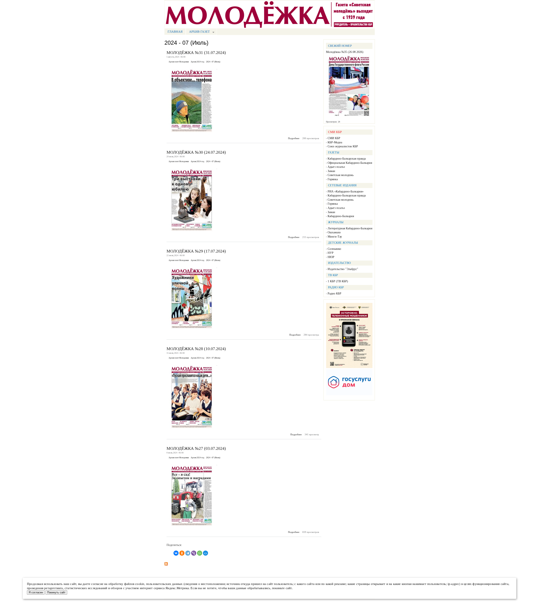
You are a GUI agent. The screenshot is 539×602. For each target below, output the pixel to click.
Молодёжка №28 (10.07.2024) (196, 348)
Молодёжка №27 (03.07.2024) (196, 448)
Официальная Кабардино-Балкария (350, 162)
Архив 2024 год (197, 62)
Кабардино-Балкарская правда (347, 158)
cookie (139, 584)
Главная (175, 31)
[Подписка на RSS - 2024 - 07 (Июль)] (166, 562)
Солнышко (334, 248)
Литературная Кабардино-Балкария (350, 228)
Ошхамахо (334, 232)
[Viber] (193, 553)
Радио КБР (334, 293)
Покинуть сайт (56, 592)
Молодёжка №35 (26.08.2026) (344, 52)
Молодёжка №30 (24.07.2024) (196, 152)
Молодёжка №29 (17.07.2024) (196, 251)
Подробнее (293, 138)
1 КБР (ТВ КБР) (338, 281)
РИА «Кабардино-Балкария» (346, 191)
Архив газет (198, 32)
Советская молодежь (341, 175)
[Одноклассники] (181, 553)
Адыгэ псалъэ (336, 166)
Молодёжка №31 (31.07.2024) (196, 52)
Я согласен (36, 592)
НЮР (331, 257)
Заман (331, 171)
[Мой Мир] (205, 553)
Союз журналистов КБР (343, 146)
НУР (331, 252)
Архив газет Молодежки (179, 62)
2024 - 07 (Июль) (213, 62)
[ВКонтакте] (176, 553)
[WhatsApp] (199, 553)
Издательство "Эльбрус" (343, 269)
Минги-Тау (335, 236)
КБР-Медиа (335, 142)
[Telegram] (187, 553)
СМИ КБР (334, 138)
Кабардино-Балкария (341, 216)
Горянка (333, 179)
